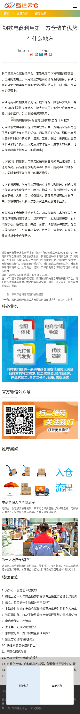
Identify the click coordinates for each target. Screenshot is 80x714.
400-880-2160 (40, 274)
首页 (7, 13)
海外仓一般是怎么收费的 (21, 590)
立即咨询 (57, 685)
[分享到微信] (36, 54)
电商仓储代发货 (16, 651)
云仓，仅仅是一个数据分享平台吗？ (28, 602)
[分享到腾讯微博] (41, 54)
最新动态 (41, 13)
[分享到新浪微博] (31, 54)
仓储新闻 (22, 13)
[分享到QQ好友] (46, 54)
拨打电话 (23, 685)
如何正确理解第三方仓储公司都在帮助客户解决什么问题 (42, 299)
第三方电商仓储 (37, 184)
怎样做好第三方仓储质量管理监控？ (28, 633)
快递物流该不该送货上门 (22, 645)
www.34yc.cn (16, 274)
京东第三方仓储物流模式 (21, 627)
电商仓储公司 (64, 127)
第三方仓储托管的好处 (19, 639)
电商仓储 (44, 79)
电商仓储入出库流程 (18, 621)
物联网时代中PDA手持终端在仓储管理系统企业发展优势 (41, 614)
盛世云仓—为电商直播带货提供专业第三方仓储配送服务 (41, 596)
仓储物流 (21, 73)
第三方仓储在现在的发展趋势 (27, 294)
